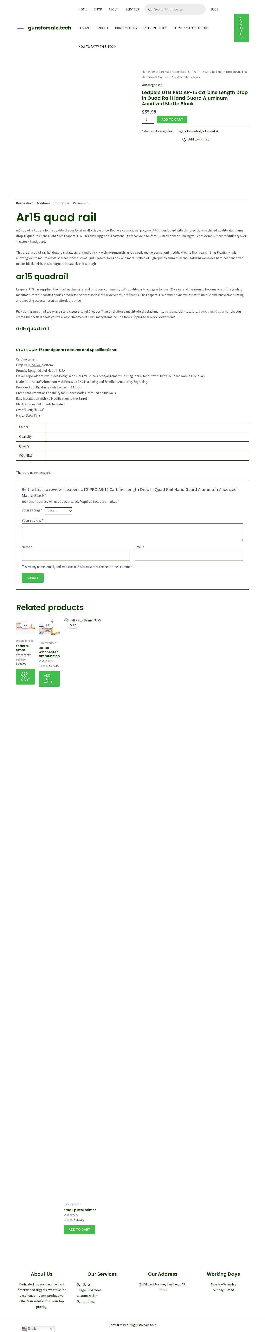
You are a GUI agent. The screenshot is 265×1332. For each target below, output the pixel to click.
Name (27, 547)
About (114, 9)
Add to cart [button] (25, 677)
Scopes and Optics (212, 311)
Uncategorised (161, 72)
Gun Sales (84, 1284)
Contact (85, 28)
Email (139, 547)
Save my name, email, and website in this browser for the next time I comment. (79, 567)
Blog (214, 9)
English (32, 1328)
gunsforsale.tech (49, 27)
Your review (33, 520)
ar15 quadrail (210, 131)
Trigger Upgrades (89, 1290)
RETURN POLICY (155, 28)
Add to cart (172, 119)
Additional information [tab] (52, 203)
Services (132, 9)
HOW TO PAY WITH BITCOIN (97, 46)
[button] (241, 28)
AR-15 (156, 230)
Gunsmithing (86, 1301)
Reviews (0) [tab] (81, 203)
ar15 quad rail (192, 131)
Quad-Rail (35, 365)
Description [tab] (24, 203)
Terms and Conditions (191, 28)
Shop (98, 9)
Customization (87, 1296)
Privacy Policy (126, 28)
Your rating (32, 510)
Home (82, 9)
